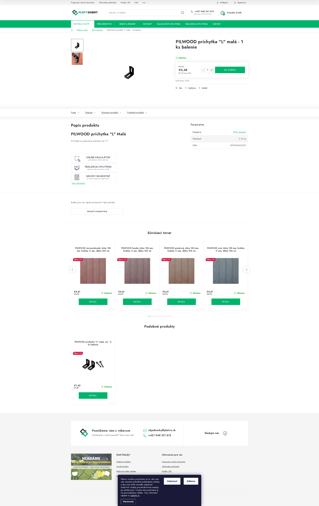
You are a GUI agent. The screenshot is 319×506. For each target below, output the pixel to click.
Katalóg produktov (124, 462)
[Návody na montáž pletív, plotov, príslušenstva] (94, 177)
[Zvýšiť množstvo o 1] (211, 70)
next (246, 270)
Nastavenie (128, 501)
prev (73, 270)
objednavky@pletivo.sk (162, 430)
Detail (93, 302)
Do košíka (230, 70)
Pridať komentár (97, 211)
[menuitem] (82, 24)
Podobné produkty (135, 112)
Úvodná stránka (122, 466)
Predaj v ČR (125, 2)
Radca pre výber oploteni (126, 471)
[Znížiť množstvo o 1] (203, 70)
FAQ (136, 2)
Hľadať (182, 12)
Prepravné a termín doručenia (82, 2)
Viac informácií (78, 183)
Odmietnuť (172, 481)
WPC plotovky (239, 132)
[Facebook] (225, 433)
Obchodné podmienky (107, 2)
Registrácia (242, 2)
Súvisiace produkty (110, 112)
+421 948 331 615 (204, 11)
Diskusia (88, 112)
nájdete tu (134, 495)
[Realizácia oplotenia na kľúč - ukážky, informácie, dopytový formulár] (94, 167)
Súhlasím (191, 481)
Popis (73, 112)
